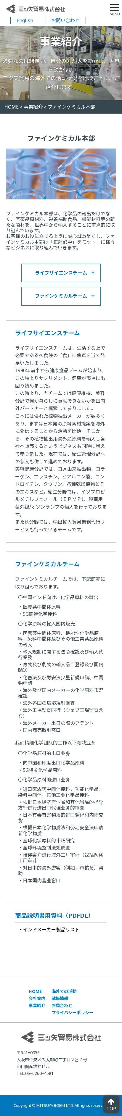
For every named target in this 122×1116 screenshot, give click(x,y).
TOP (111, 1108)
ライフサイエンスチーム (61, 273)
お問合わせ (62, 1005)
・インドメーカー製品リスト (49, 929)
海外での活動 (64, 991)
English (25, 20)
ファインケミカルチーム (61, 296)
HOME (35, 991)
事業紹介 (37, 1005)
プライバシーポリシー (73, 1012)
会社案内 (37, 998)
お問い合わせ (65, 20)
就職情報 (60, 998)
